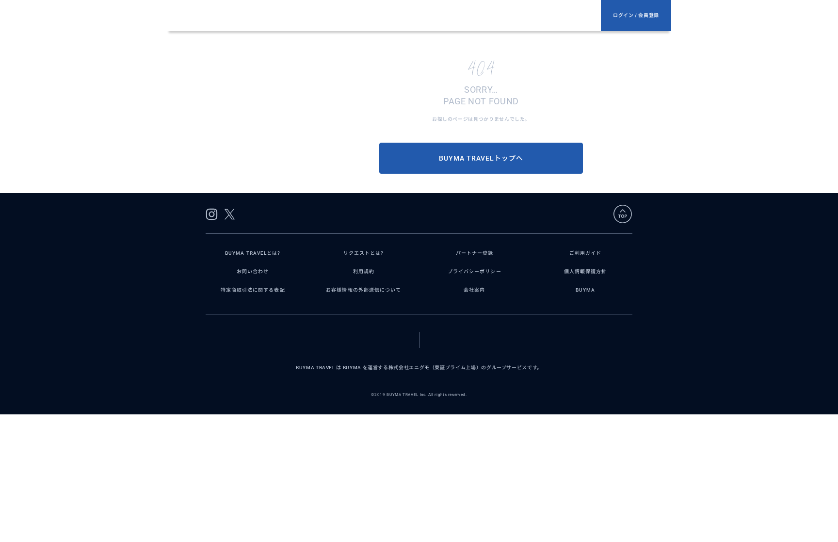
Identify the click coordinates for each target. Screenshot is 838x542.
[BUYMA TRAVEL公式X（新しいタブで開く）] (230, 214)
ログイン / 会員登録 (636, 15)
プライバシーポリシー (474, 271)
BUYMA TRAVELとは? (252, 253)
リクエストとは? (363, 253)
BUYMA (585, 290)
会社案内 (474, 290)
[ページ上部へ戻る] (622, 214)
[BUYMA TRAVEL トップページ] (388, 15)
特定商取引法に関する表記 (253, 290)
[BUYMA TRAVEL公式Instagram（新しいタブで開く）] (212, 214)
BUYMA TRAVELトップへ (481, 158)
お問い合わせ (253, 271)
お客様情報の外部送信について (363, 290)
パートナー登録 (474, 253)
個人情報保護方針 (585, 271)
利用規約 (363, 271)
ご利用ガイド (585, 253)
